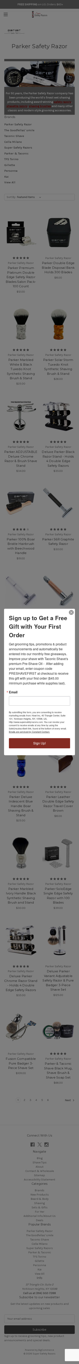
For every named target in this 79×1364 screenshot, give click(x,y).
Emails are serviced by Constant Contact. (29, 731)
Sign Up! (39, 743)
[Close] (71, 612)
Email (13, 692)
